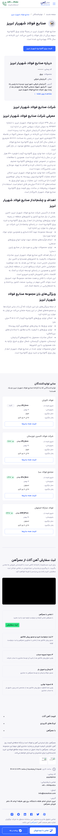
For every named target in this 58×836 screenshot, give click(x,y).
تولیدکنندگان (38, 14)
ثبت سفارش (12, 625)
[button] (10, 3)
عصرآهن (33, 822)
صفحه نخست (51, 14)
